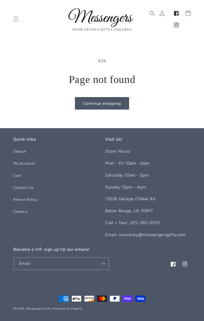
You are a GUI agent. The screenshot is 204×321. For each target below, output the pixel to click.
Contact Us (23, 187)
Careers (20, 211)
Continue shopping (102, 103)
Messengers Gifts (39, 308)
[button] (16, 19)
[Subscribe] (103, 263)
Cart (17, 175)
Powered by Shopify (68, 308)
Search (19, 151)
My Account (24, 163)
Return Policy (25, 199)
